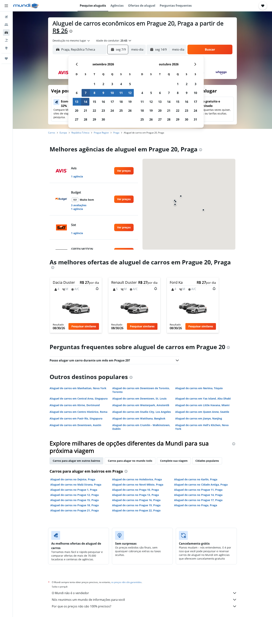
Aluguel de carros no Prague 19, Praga (136, 505)
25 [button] (121, 111)
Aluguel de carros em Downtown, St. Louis (139, 398)
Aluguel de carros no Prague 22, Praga (136, 510)
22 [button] (94, 111)
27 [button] (76, 119)
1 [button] (94, 84)
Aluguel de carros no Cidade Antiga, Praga (201, 484)
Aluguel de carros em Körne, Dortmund (75, 405)
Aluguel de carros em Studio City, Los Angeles (141, 412)
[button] (6, 6)
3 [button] (112, 84)
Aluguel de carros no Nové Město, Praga (137, 484)
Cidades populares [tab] (207, 460)
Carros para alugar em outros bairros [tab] (76, 460)
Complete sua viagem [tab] (174, 460)
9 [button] (103, 93)
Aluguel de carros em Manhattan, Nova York (78, 388)
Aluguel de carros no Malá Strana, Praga (75, 484)
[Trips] (6, 58)
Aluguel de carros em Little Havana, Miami (202, 405)
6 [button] (77, 93)
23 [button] (103, 111)
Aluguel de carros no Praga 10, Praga (135, 489)
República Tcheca (80, 132)
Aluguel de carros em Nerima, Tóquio (199, 388)
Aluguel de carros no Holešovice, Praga (137, 479)
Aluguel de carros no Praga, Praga (195, 505)
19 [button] (130, 102)
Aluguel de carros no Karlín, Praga (195, 479)
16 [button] (103, 102)
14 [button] (85, 102)
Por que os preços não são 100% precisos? (81, 606)
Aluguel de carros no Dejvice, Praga (72, 479)
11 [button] (121, 93)
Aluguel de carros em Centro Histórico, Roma (78, 412)
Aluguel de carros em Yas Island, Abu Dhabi (203, 398)
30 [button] (103, 119)
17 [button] (112, 102)
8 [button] (94, 93)
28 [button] (85, 119)
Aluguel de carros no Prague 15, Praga (74, 500)
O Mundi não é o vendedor (70, 593)
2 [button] (103, 84)
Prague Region (101, 132)
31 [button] (195, 119)
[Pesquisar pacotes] (6, 40)
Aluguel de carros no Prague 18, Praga (74, 505)
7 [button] (85, 93)
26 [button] (130, 111)
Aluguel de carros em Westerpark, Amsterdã (140, 405)
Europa (63, 132)
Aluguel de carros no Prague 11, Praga (198, 489)
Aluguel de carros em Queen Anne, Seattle (202, 412)
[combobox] (71, 40)
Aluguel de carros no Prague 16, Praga (136, 500)
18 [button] (121, 102)
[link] (124, 170)
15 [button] (94, 102)
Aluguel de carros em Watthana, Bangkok (138, 418)
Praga (116, 132)
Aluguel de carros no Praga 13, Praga (135, 495)
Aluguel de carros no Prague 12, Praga (74, 495)
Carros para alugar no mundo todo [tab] (130, 460)
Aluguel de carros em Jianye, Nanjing (198, 418)
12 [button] (130, 93)
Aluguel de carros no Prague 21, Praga (74, 510)
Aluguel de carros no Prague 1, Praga (73, 489)
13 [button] (76, 102)
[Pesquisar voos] (6, 17)
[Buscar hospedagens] (6, 24)
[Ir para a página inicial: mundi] (26, 5)
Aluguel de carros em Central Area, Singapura (79, 398)
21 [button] (85, 111)
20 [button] (76, 111)
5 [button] (130, 84)
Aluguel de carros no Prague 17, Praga (198, 500)
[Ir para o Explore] (6, 48)
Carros (51, 132)
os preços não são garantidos (126, 582)
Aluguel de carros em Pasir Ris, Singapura (76, 418)
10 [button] (112, 93)
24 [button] (112, 111)
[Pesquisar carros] (6, 32)
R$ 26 (60, 31)
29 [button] (94, 119)
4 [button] (121, 84)
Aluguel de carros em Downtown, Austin (75, 425)
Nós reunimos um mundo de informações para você (88, 600)
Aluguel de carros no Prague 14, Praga (198, 495)
